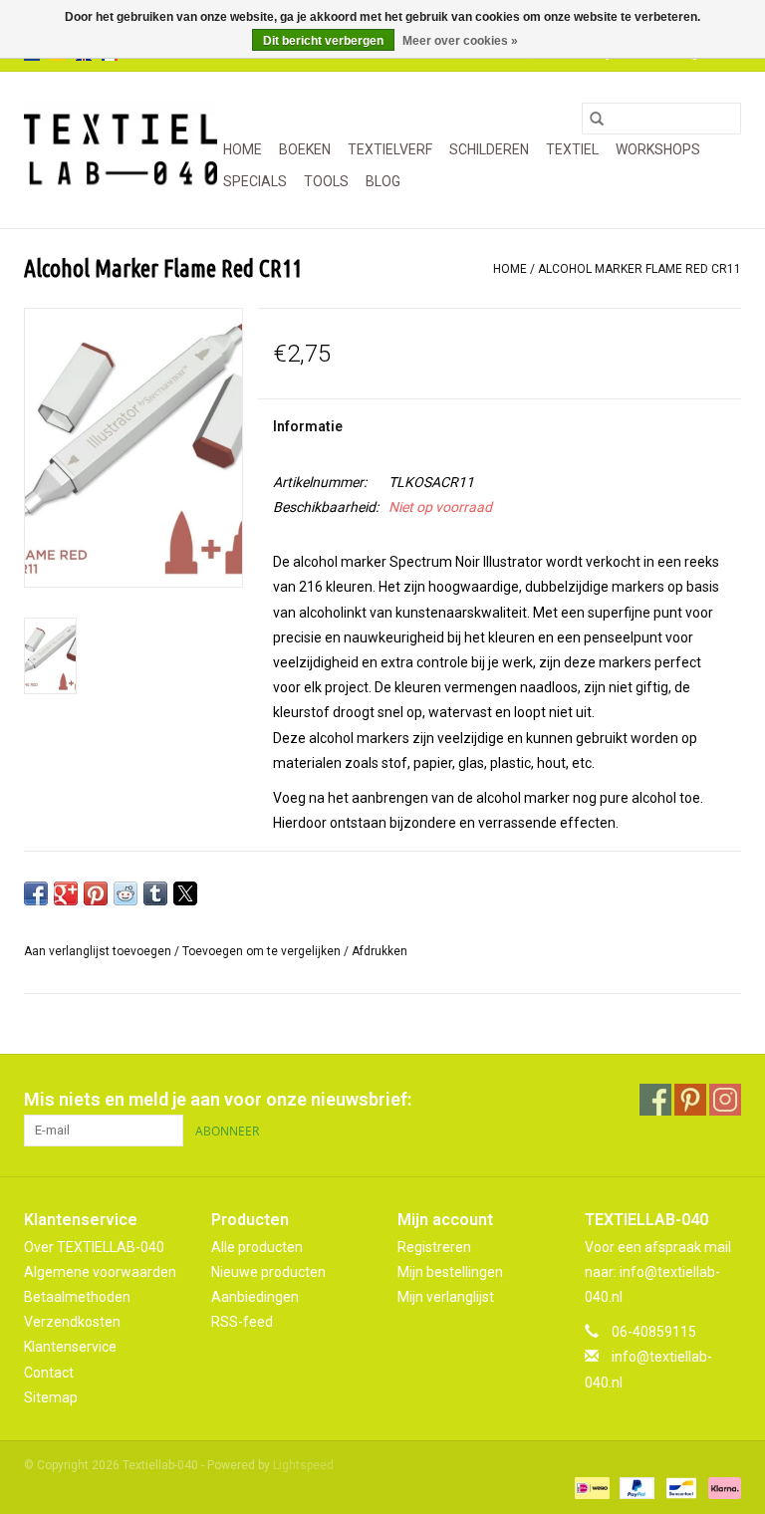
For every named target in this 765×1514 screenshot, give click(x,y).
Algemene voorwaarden (100, 1272)
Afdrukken (379, 951)
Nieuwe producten (268, 1272)
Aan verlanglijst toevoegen (99, 951)
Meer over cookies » (460, 41)
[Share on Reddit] (125, 893)
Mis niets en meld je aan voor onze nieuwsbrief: (217, 1099)
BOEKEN (305, 149)
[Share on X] (185, 893)
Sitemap (51, 1397)
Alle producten (257, 1247)
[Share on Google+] (66, 893)
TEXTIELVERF (390, 149)
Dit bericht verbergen (323, 41)
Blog (383, 181)
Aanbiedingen (255, 1297)
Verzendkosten (72, 1322)
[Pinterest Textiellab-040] (690, 1100)
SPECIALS (255, 181)
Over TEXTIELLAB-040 (94, 1247)
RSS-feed (242, 1322)
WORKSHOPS (658, 149)
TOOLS (326, 181)
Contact (49, 1373)
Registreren (434, 1247)
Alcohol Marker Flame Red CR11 (639, 269)
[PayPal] (635, 1487)
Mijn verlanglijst (445, 1297)
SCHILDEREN (489, 149)
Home (242, 149)
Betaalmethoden (77, 1297)
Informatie (308, 426)
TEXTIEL (572, 149)
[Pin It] (96, 893)
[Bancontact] (679, 1487)
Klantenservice (70, 1347)
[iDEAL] (590, 1487)
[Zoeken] (597, 118)
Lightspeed (303, 1465)
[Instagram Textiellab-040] (725, 1100)
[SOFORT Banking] (721, 1487)
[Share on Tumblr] (155, 893)
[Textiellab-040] (120, 150)
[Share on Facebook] (36, 893)
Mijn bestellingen (450, 1272)
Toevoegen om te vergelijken (263, 951)
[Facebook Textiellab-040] (655, 1100)
